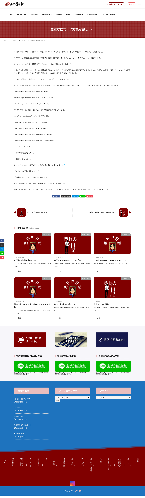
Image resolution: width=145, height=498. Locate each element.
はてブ (76, 196)
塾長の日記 (22, 40)
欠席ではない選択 (101, 304)
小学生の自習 (38, 462)
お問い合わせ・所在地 (91, 465)
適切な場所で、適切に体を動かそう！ (103, 212)
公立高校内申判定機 (109, 14)
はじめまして (19, 407)
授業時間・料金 (21, 14)
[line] (2, 253)
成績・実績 (72, 461)
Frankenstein (18, 416)
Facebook (57, 196)
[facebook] (2, 240)
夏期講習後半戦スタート (23, 425)
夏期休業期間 (19, 434)
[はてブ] (2, 249)
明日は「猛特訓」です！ (23, 399)
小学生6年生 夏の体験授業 (21, 462)
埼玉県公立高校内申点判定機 (119, 462)
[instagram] (72, 483)
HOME (8, 41)
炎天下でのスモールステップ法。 (68, 260)
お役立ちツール (128, 462)
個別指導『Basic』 (93, 14)
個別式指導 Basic (64, 462)
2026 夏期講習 (13, 462)
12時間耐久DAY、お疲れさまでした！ (110, 260)
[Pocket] (2, 257)
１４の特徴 (34, 14)
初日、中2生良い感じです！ (66, 304)
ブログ (14, 40)
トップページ (8, 14)
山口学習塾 (78, 491)
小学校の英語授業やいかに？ (26, 260)
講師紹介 (59, 14)
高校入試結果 (46, 14)
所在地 (68, 14)
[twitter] (2, 245)
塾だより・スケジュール (82, 462)
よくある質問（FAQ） (108, 465)
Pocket (90, 196)
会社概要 (138, 460)
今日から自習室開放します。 (38, 212)
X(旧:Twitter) (67, 196)
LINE (83, 196)
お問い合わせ (79, 14)
